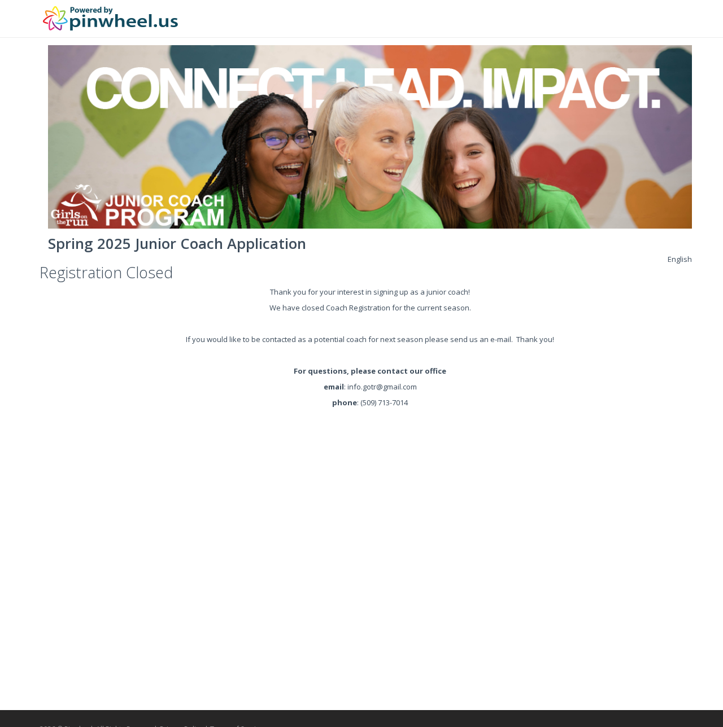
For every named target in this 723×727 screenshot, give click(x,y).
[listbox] (680, 259)
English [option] (680, 259)
